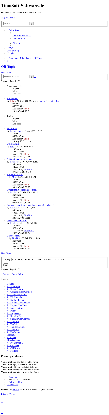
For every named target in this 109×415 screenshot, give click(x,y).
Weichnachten (13, 144)
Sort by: (27, 259)
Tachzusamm (15, 131)
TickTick (14, 161)
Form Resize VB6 (15, 174)
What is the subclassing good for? (22, 190)
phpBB (15, 389)
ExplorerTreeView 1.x (49, 101)
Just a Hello (12, 128)
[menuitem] (21, 35)
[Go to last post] (30, 108)
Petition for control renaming (20, 159)
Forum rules (12, 98)
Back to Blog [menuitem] (13, 50)
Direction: (47, 259)
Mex (12, 146)
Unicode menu (13, 236)
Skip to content (8, 17)
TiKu (12, 101)
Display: (7, 259)
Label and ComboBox (17, 220)
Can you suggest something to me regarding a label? (30, 205)
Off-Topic (8, 66)
